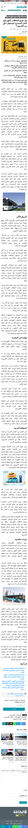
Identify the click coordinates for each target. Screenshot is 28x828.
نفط (5, 17)
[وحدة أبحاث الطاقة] (14, 10)
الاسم (25, 790)
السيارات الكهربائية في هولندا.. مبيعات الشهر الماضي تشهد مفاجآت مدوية (13, 687)
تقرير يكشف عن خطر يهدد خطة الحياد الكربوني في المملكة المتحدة (7, 743)
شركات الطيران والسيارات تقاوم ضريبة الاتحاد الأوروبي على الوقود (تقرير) (13, 676)
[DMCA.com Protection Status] (20, 816)
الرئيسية (24, 12)
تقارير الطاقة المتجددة (23, 17)
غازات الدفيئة (17, 719)
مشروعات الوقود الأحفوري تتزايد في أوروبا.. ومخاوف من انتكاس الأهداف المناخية (21, 759)
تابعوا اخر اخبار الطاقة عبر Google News (15, 694)
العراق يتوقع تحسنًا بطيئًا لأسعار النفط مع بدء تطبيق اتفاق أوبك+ (7, 759)
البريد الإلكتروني (22, 795)
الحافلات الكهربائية (20, 717)
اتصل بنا (16, 821)
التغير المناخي (17, 12)
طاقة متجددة (9, 17)
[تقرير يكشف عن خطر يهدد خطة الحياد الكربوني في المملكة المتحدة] (7, 736)
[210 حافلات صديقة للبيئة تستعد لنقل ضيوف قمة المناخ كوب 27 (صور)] (21, 736)
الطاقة (7, 823)
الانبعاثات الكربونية (15, 715)
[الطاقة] (21, 7)
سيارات (13, 17)
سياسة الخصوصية (9, 821)
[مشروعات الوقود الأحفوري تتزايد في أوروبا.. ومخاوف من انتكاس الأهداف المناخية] (21, 752)
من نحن (21, 821)
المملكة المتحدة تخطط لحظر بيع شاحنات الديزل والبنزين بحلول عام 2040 (13, 670)
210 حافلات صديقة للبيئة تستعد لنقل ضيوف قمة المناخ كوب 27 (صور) (21, 743)
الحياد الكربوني (8, 717)
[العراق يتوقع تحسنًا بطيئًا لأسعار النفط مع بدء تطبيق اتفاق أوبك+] (7, 752)
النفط (24, 719)
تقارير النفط (17, 17)
